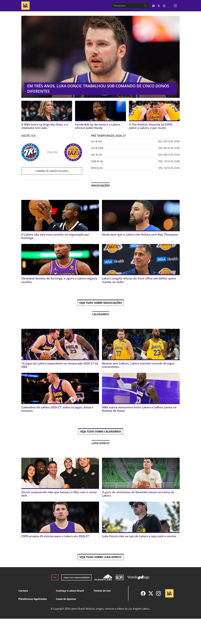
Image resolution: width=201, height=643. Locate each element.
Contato (23, 590)
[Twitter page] (159, 5)
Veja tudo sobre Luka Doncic (100, 557)
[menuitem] (143, 593)
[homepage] (25, 5)
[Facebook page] (153, 5)
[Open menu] (175, 5)
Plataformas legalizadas (32, 599)
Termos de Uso (102, 590)
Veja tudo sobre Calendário (100, 431)
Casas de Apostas (66, 599)
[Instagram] (158, 593)
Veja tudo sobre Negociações (100, 302)
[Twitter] (151, 593)
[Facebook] (143, 593)
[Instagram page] (164, 5)
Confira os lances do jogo (51, 171)
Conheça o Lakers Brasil (70, 590)
